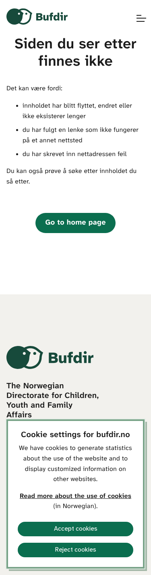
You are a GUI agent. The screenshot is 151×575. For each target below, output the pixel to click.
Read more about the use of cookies (75, 496)
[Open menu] (137, 18)
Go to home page (75, 223)
